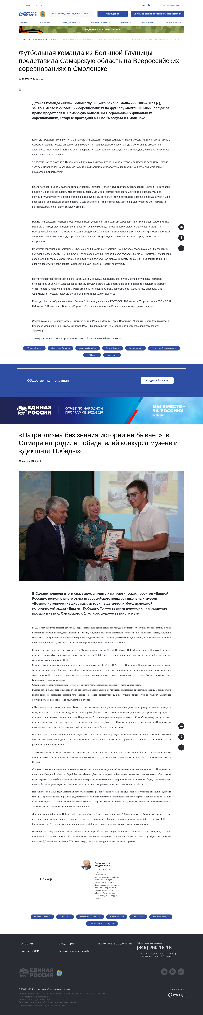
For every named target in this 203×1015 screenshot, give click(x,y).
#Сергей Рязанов (42, 917)
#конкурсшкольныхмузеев (102, 923)
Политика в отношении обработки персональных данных (47, 1002)
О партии (23, 22)
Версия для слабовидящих (171, 5)
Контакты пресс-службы (75, 951)
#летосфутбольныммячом (163, 348)
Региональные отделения (115, 943)
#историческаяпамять (90, 917)
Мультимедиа (148, 22)
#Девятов (138, 917)
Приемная (126, 22)
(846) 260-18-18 (154, 947)
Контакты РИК (30, 951)
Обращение (112, 13)
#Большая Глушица (60, 348)
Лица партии (44, 22)
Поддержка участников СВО (102, 29)
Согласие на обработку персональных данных (42, 1005)
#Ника (92, 355)
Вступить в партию (174, 22)
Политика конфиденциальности (35, 999)
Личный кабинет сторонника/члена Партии (157, 13)
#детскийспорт (113, 348)
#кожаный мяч (135, 348)
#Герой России (117, 917)
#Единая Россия (34, 348)
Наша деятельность (71, 22)
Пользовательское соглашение (34, 997)
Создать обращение (157, 380)
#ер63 (65, 917)
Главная (22, 39)
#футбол (112, 355)
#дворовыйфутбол (87, 348)
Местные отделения (100, 22)
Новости (54, 39)
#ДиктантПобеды (161, 917)
